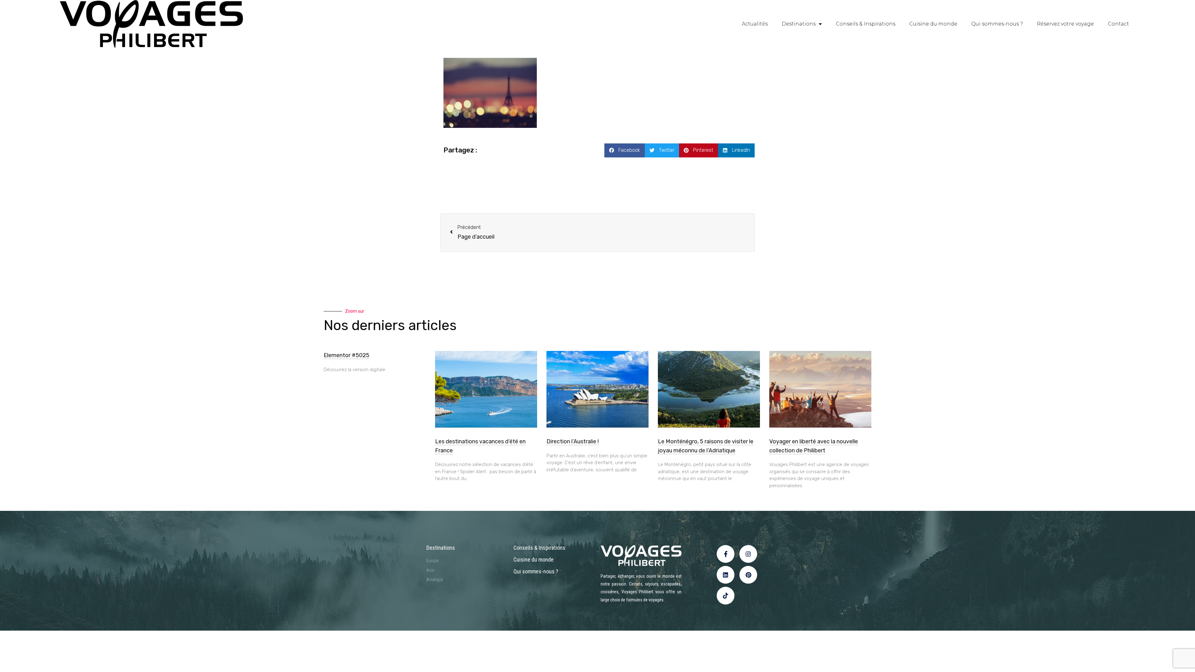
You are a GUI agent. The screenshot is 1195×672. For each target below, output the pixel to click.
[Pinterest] (748, 575)
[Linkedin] (725, 575)
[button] (624, 150)
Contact (1118, 24)
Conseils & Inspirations (865, 24)
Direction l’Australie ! (572, 441)
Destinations (799, 24)
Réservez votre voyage (1065, 24)
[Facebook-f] (725, 554)
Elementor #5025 (346, 355)
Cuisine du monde (933, 24)
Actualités (755, 24)
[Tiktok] (725, 595)
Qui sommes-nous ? (997, 24)
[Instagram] (748, 554)
